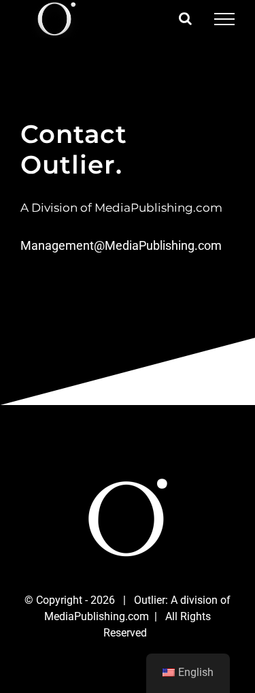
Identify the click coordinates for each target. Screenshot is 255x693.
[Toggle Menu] (224, 19)
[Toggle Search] (185, 18)
